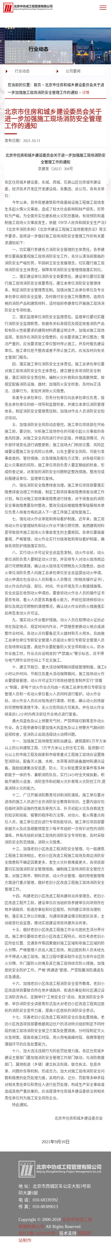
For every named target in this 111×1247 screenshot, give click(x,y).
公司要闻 (73, 71)
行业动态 (22, 71)
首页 (37, 85)
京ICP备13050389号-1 (38, 1233)
